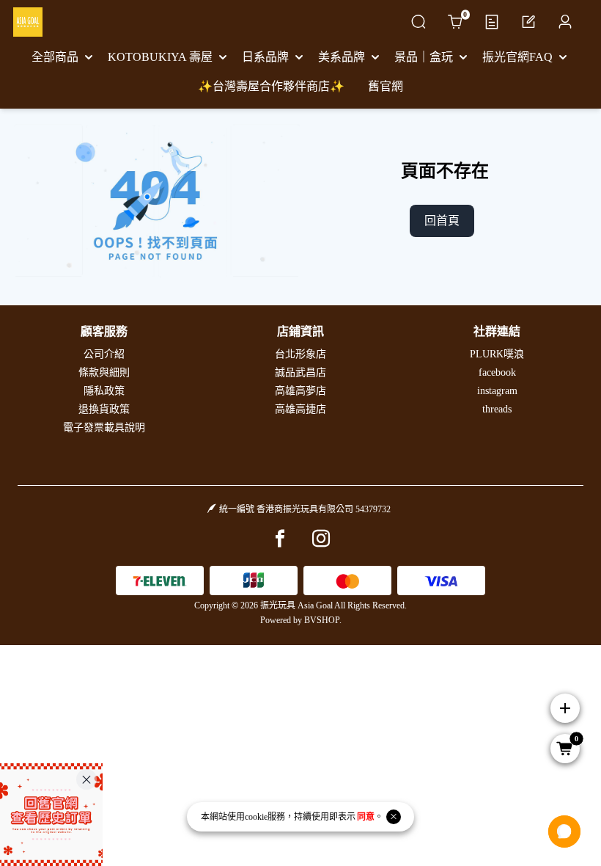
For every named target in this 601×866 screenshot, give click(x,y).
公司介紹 (104, 354)
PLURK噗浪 (497, 354)
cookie (256, 817)
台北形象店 (300, 354)
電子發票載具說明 (104, 427)
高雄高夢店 (300, 390)
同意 (366, 817)
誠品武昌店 (300, 372)
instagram (497, 390)
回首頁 (442, 220)
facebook (497, 372)
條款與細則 (104, 372)
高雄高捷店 (300, 409)
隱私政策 (104, 390)
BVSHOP (321, 620)
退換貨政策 (104, 409)
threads (497, 409)
